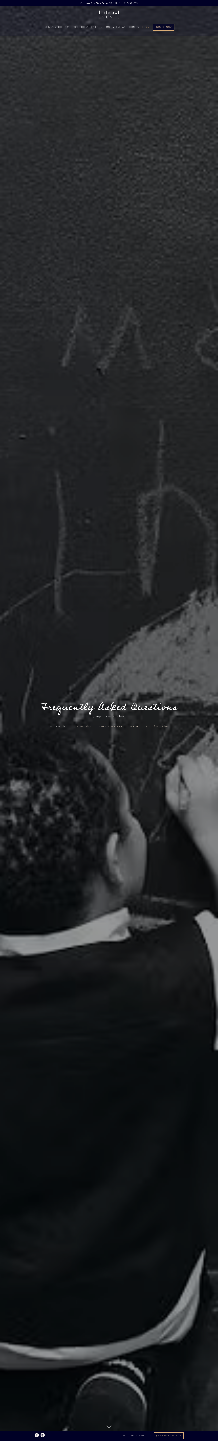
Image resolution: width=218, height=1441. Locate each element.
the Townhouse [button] (68, 27)
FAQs (144, 27)
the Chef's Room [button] (91, 27)
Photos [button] (134, 27)
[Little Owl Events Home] (109, 14)
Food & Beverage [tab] (157, 727)
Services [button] (50, 27)
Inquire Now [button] (163, 27)
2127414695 (131, 3)
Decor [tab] (134, 727)
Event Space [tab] (83, 727)
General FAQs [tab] (59, 727)
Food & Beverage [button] (116, 27)
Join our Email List (168, 1436)
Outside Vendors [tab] (110, 727)
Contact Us (144, 1436)
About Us (128, 1436)
